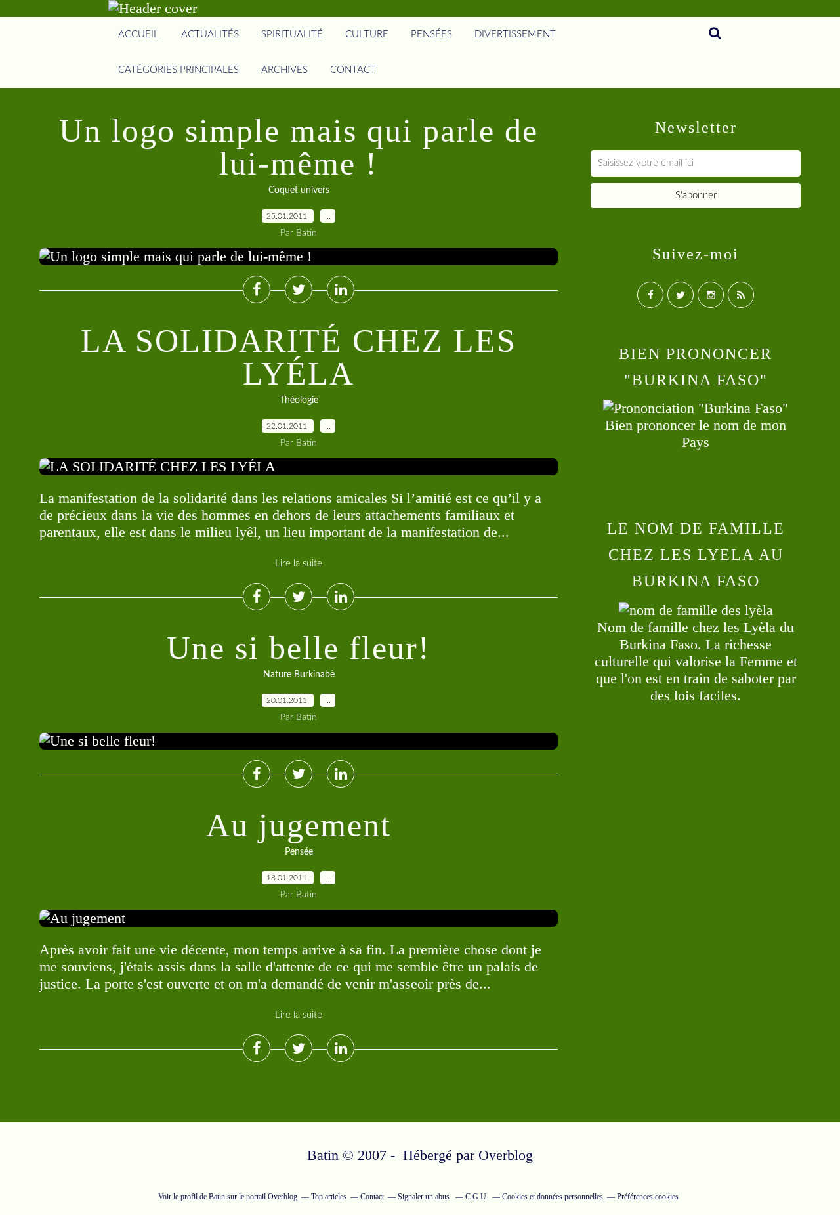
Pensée (299, 852)
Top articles (328, 1196)
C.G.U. (476, 1196)
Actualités (210, 34)
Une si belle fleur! (298, 647)
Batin (217, 1196)
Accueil (138, 34)
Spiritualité (292, 34)
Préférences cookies (648, 1196)
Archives (284, 70)
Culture (366, 34)
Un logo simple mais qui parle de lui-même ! (298, 147)
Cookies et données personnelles (552, 1196)
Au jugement (298, 825)
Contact (353, 70)
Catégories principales (178, 70)
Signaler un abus (425, 1196)
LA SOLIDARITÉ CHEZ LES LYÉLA (298, 357)
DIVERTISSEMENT (515, 34)
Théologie (299, 400)
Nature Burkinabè (299, 674)
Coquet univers (298, 190)
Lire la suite (298, 563)
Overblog (505, 1155)
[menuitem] (138, 35)
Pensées (431, 34)
